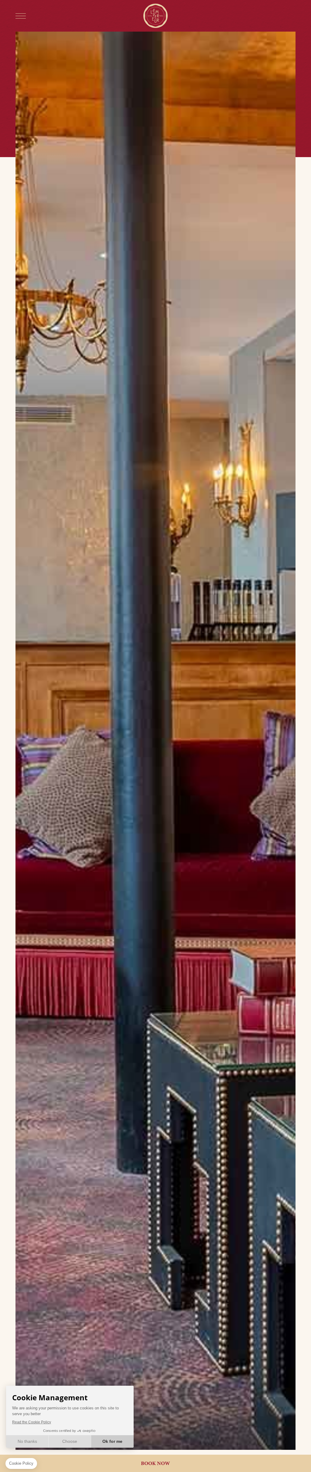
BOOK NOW (155, 1463)
